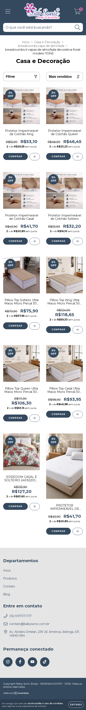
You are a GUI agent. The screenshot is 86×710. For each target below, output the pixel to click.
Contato (9, 586)
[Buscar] (77, 27)
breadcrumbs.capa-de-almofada (41, 46)
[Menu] (8, 11)
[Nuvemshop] (16, 693)
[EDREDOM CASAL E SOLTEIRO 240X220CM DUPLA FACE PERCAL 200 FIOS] (34, 506)
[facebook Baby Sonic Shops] (20, 662)
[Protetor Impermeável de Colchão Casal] (34, 241)
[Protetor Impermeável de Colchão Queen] (77, 156)
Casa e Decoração (47, 42)
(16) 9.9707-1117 (20, 616)
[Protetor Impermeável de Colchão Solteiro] (77, 241)
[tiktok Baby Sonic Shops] (44, 662)
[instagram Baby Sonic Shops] (8, 662)
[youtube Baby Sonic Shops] (32, 662)
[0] (77, 12)
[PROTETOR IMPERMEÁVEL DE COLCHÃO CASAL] (77, 531)
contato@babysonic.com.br (29, 624)
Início (26, 42)
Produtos (10, 578)
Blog (6, 594)
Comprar (15, 156)
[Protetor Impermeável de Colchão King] (34, 156)
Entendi (76, 704)
